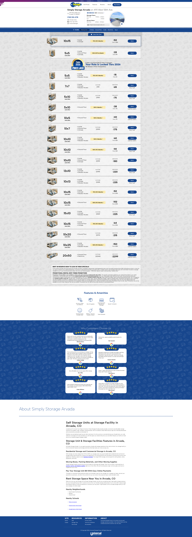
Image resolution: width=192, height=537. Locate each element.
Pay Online (117, 4)
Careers (110, 1)
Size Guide (74, 524)
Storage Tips (75, 522)
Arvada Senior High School (75, 509)
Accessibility (88, 524)
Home (82, 1)
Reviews (102, 4)
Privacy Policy (88, 520)
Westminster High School (75, 505)
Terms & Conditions (90, 522)
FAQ (73, 520)
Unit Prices (86, 4)
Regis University (73, 502)
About (109, 4)
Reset (116, 30)
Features (94, 4)
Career (66, 522)
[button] (90, 1)
